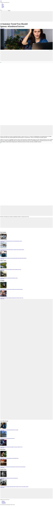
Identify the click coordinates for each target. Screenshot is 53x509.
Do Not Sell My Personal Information (5, 504)
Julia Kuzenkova (51, 50)
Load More (26, 230)
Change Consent (12, 504)
